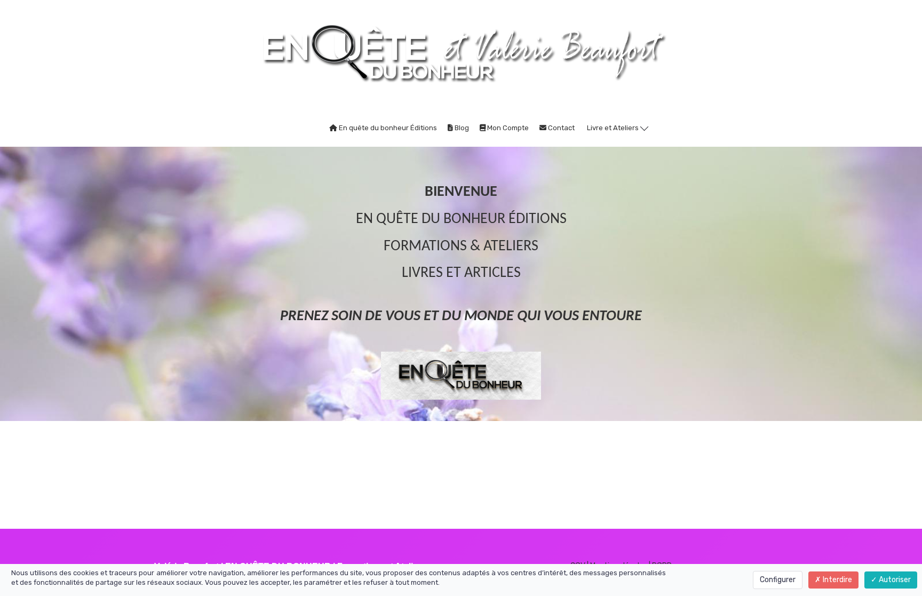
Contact (560, 128)
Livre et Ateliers (613, 128)
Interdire (836, 579)
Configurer (778, 579)
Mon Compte (507, 128)
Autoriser (894, 579)
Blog (461, 128)
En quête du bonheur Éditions (387, 128)
